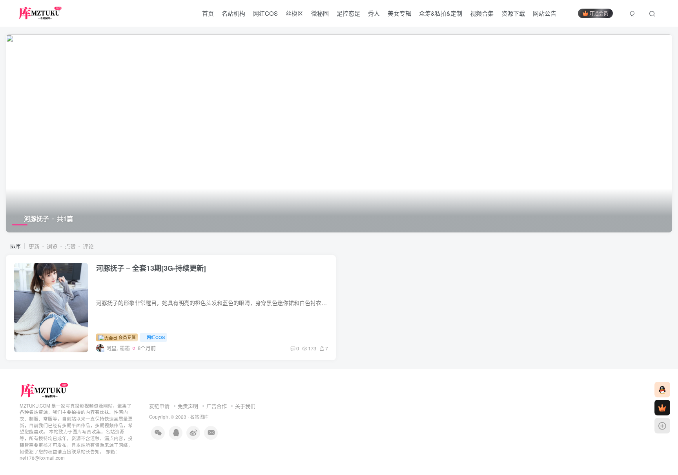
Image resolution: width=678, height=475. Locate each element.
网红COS (265, 13)
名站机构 (233, 13)
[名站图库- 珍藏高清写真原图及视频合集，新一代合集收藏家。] (44, 389)
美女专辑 (399, 13)
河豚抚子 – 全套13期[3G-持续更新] (151, 268)
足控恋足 (348, 13)
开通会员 (598, 13)
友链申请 (159, 406)
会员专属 (126, 337)
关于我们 (245, 406)
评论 (88, 246)
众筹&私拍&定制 (440, 13)
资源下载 (513, 13)
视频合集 (482, 13)
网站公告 (544, 13)
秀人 (374, 13)
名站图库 (199, 416)
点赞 (70, 246)
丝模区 (294, 13)
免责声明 (188, 406)
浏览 (52, 246)
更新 (34, 246)
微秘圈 (320, 13)
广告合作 (216, 406)
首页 (208, 13)
